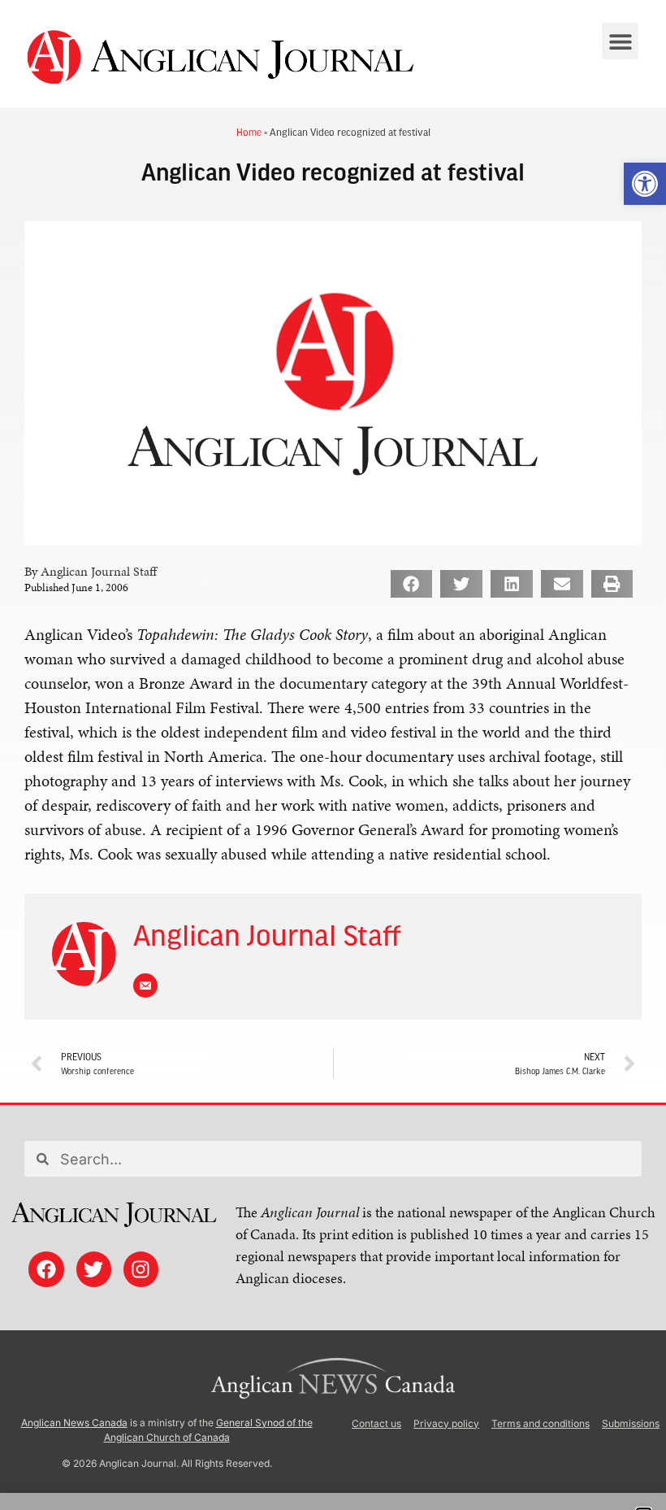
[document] (333, 755)
